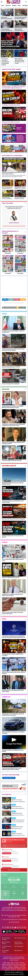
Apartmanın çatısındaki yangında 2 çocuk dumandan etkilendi (18, 807)
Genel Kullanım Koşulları (15, 958)
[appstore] (8, 932)
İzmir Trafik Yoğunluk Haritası (19, 942)
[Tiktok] (18, 927)
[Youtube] (15, 927)
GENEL (13, 797)
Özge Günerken (14, 222)
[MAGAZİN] (25, 389)
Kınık (24, 967)
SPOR (4, 619)
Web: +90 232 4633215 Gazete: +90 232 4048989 (15, 919)
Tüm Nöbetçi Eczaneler (14, 870)
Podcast (16, 960)
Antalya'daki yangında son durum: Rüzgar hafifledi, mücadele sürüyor (17, 814)
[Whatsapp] (22, 927)
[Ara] (26, 2)
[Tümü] (25, 232)
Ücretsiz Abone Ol (9, 778)
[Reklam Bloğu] (14, 786)
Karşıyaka (10, 967)
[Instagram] (10, 927)
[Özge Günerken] (14, 216)
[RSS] (25, 927)
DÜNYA (4, 314)
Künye (23, 958)
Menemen (13, 968)
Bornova (13, 964)
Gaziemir (10, 965)
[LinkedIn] (13, 927)
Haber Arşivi (19, 950)
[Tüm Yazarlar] (25, 203)
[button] (25, 148)
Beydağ (9, 964)
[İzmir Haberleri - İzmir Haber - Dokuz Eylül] (13, 2)
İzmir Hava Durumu (21, 938)
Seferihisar (7, 970)
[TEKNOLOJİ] (25, 697)
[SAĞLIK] (25, 542)
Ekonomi (8, 5)
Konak (3, 968)
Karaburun (4, 967)
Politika (14, 5)
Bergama (4, 964)
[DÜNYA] (25, 313)
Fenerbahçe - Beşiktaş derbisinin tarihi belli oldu (19, 834)
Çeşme (21, 964)
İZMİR (4, 962)
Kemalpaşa (16, 967)
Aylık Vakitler (6, 897)
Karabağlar (22, 965)
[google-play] (20, 932)
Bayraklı (22, 962)
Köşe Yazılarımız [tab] (7, 203)
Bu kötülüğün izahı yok (14, 206)
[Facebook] (3, 927)
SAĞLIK (4, 542)
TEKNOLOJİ (6, 697)
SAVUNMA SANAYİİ (9, 466)
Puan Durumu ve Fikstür (6, 947)
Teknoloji (24, 5)
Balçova (13, 962)
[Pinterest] (8, 927)
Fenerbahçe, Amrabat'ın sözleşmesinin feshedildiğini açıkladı (19, 800)
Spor (19, 5)
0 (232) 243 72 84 (7, 860)
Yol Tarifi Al (15, 853)
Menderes (8, 968)
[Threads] (20, 927)
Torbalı (19, 970)
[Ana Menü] (1, 2)
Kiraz (21, 967)
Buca (17, 964)
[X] (5, 927)
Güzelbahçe (16, 965)
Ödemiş (24, 968)
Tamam (21, 974)
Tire (15, 970)
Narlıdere (19, 968)
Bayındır (17, 962)
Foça (6, 965)
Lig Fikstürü (5, 958)
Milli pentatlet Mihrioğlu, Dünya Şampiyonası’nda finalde (18, 827)
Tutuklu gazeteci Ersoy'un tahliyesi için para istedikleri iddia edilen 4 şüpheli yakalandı (19, 821)
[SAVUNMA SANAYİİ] (25, 465)
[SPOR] (25, 619)
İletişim (11, 960)
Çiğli (25, 964)
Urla (22, 970)
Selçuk (12, 970)
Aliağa (8, 962)
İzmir (2, 5)
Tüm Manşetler (19, 946)
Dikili (3, 965)
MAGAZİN (5, 389)
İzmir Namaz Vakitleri (6, 942)
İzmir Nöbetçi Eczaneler (6, 938)
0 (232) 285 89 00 (7, 853)
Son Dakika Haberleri (5, 951)
